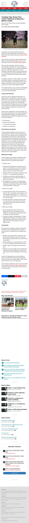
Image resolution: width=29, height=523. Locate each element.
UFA (8, 503)
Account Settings (21, 507)
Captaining (7, 291)
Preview (9, 498)
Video (2, 500)
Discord (4, 4)
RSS (14, 513)
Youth (20, 8)
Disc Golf (4, 5)
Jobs (15, 492)
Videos (19, 10)
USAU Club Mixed (18, 389)
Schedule (4, 2)
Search (25, 5)
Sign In (25, 2)
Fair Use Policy (11, 492)
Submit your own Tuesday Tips (17, 265)
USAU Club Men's (18, 395)
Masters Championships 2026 (9, 437)
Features (3, 497)
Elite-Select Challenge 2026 (8, 420)
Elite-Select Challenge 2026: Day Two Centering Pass (13, 374)
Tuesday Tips (21, 292)
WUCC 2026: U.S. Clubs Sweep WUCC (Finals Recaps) (15, 378)
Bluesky (19, 512)
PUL (10, 503)
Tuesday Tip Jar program (19, 62)
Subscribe (25, 4)
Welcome (3, 507)
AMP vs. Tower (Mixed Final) (16, 388)
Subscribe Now (14, 473)
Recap (21, 498)
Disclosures (15, 490)
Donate (19, 490)
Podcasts (14, 10)
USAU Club (10, 421)
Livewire (6, 500)
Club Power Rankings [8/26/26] (12, 362)
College (14, 8)
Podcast (6, 498)
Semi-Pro (3, 8)
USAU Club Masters (10, 438)
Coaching (12, 291)
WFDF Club (10, 426)
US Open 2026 (5, 433)
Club (9, 8)
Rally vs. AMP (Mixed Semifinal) (17, 409)
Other (2, 498)
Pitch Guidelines (20, 492)
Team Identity (8, 292)
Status (25, 492)
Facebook (7, 512)
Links (19, 497)
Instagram (12, 512)
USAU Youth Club (10, 430)
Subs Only (25, 10)
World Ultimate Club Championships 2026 (12, 424)
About (2, 490)
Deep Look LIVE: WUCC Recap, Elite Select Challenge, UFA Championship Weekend (14, 370)
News (2, 10)
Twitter (16, 512)
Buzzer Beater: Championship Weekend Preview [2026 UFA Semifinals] (14, 366)
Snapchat (3, 513)
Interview (15, 497)
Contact (10, 490)
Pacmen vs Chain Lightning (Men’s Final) (16, 393)
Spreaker (7, 513)
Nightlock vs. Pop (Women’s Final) (16, 404)
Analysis (7, 497)
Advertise (6, 490)
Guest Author (11, 26)
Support (3, 508)
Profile (13, 498)
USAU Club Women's (18, 406)
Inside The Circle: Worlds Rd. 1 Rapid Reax (15, 456)
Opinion (17, 26)
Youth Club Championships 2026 (9, 429)
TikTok (23, 512)
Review (24, 498)
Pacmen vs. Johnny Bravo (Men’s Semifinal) (15, 398)
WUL (13, 503)
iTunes (11, 513)
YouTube (3, 512)
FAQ (6, 508)
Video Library (3, 493)
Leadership (16, 291)
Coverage (11, 497)
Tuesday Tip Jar (15, 292)
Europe (26, 8)
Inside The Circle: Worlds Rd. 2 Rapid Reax (15, 451)
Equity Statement (4, 492)
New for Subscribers (9, 507)
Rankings (8, 10)
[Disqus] (14, 338)
